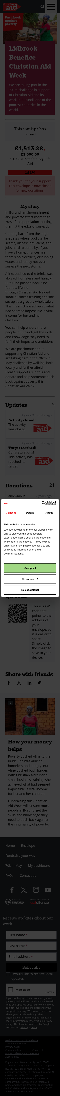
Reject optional (30, 589)
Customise (28, 578)
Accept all (30, 568)
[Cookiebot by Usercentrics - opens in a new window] (42, 503)
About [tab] (49, 512)
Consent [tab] (11, 512)
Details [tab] (30, 512)
